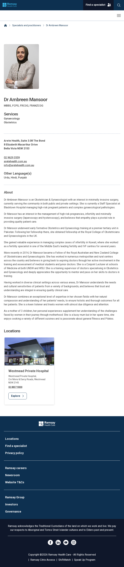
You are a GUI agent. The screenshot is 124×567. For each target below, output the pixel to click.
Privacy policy (14, 453)
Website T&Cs (14, 482)
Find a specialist (16, 446)
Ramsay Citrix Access (42, 559)
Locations (12, 438)
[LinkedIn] (58, 542)
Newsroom (12, 475)
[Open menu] (119, 15)
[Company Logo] (47, 423)
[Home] (5, 26)
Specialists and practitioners (26, 25)
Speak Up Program (84, 559)
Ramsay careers (16, 468)
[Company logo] (9, 5)
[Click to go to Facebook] (50, 542)
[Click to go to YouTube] (65, 542)
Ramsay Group (14, 497)
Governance (13, 511)
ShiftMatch (64, 559)
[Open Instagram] (73, 542)
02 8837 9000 (15, 387)
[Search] (119, 5)
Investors (11, 504)
